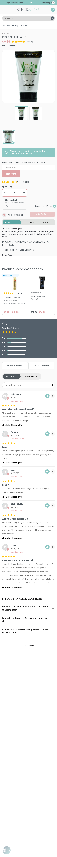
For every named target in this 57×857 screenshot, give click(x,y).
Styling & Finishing (19, 26)
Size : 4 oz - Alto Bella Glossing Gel (20, 249)
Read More (7, 255)
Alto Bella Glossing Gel (12, 425)
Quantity (7, 186)
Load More (28, 645)
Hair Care (6, 26)
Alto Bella (6, 33)
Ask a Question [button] (41, 365)
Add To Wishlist (15, 215)
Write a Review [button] (15, 365)
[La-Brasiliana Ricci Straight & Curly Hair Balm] (14, 282)
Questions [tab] (29, 376)
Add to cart (42, 214)
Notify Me (11, 173)
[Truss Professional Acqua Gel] (42, 282)
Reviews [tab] (10, 376)
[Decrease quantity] (5, 193)
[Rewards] (7, 850)
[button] (47, 396)
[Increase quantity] (24, 193)
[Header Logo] (28, 9)
